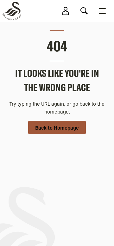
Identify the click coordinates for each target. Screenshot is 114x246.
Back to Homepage (57, 127)
